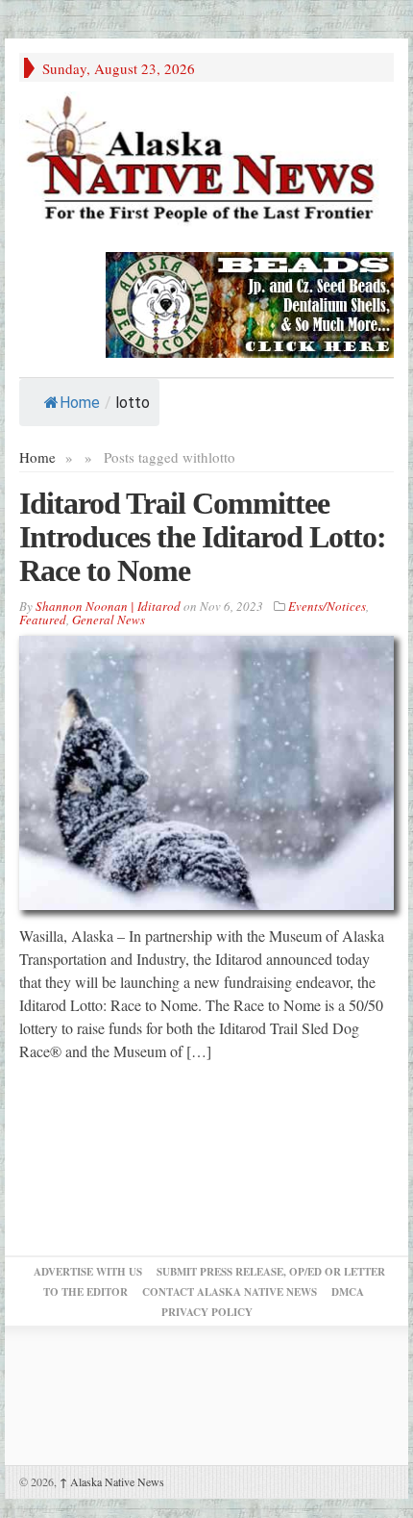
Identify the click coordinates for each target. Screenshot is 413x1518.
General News (108, 619)
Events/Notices (327, 606)
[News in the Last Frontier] (206, 161)
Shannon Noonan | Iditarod (108, 606)
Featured (42, 619)
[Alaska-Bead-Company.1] (250, 302)
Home (80, 402)
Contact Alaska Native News (229, 1292)
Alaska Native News (112, 1481)
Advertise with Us (88, 1271)
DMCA (347, 1292)
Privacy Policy (207, 1312)
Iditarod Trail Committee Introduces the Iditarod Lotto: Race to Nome (202, 537)
